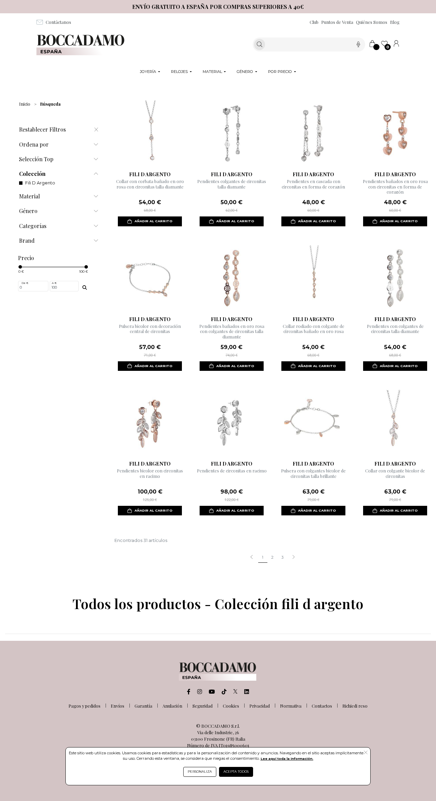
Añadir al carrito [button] (153, 221)
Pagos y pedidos (84, 706)
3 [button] (282, 557)
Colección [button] (32, 173)
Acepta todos (236, 771)
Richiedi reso (355, 706)
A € (54, 283)
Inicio (24, 104)
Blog (395, 22)
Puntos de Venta (337, 22)
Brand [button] (27, 240)
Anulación (172, 706)
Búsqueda (50, 104)
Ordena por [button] (34, 144)
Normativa (290, 706)
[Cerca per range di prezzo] (85, 287)
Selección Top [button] (36, 159)
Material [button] (29, 196)
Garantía (143, 706)
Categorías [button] (32, 226)
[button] (293, 557)
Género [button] (28, 211)
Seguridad (202, 706)
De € (24, 283)
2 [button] (272, 557)
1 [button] (262, 557)
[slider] (20, 267)
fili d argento (40, 182)
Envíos (117, 706)
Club (314, 22)
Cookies (231, 706)
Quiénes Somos (371, 22)
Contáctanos (58, 22)
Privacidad (259, 706)
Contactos (322, 706)
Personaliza (200, 771)
